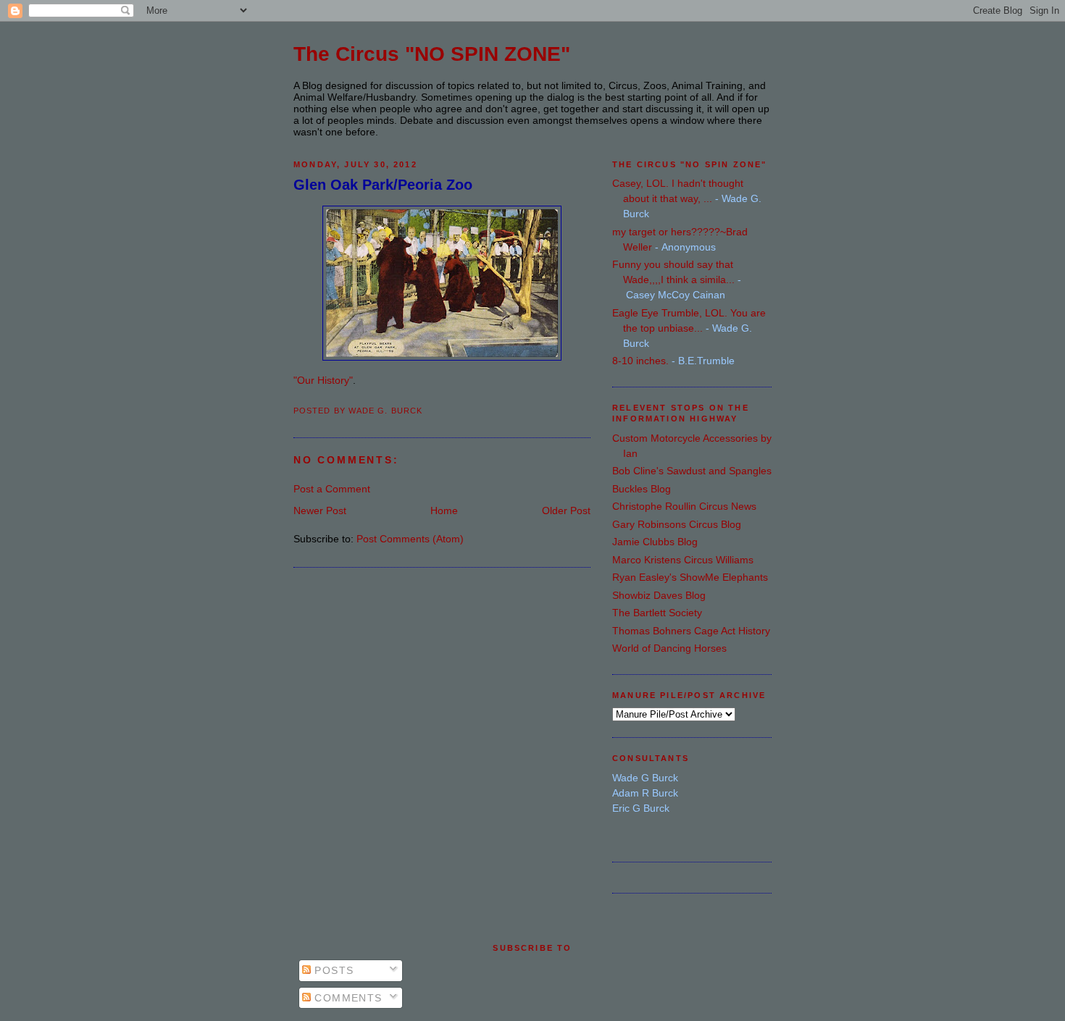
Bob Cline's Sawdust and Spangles (692, 470)
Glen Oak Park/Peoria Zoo (382, 185)
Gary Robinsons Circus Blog (676, 524)
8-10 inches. (640, 360)
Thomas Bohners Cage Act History (691, 630)
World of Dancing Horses (669, 648)
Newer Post (319, 510)
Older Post (566, 510)
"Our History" (323, 380)
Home (444, 510)
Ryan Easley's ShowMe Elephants (690, 577)
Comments (347, 998)
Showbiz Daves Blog (659, 595)
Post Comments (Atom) (410, 539)
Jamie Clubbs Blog (655, 541)
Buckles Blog (641, 489)
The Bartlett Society (657, 612)
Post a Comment (331, 489)
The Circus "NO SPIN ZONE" (431, 54)
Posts (332, 970)
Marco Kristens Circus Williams (682, 560)
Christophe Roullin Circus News (684, 506)
